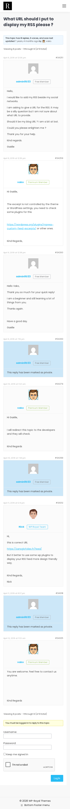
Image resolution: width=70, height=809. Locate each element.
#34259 (59, 158)
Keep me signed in (17, 754)
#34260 (59, 252)
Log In (57, 778)
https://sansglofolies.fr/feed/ (24, 549)
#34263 (59, 339)
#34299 (59, 457)
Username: (10, 732)
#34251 (59, 57)
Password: (9, 743)
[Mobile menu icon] (64, 6)
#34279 (59, 383)
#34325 (59, 638)
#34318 (59, 593)
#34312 (59, 502)
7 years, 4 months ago (26, 41)
